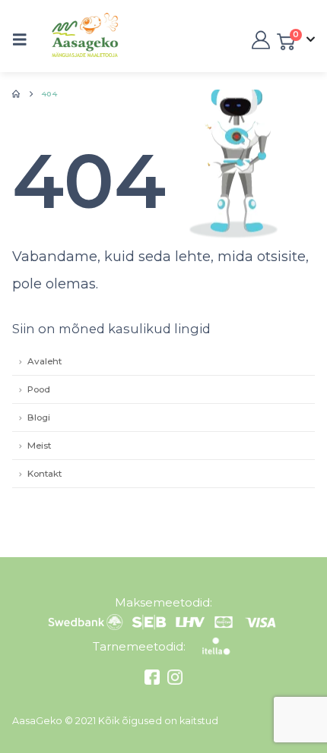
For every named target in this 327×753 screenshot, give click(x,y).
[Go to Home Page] (16, 94)
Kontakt (44, 473)
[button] (24, 39)
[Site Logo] (69, 39)
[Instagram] (173, 681)
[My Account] (259, 39)
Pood (38, 389)
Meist (39, 445)
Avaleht (44, 361)
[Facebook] (154, 681)
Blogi (38, 417)
